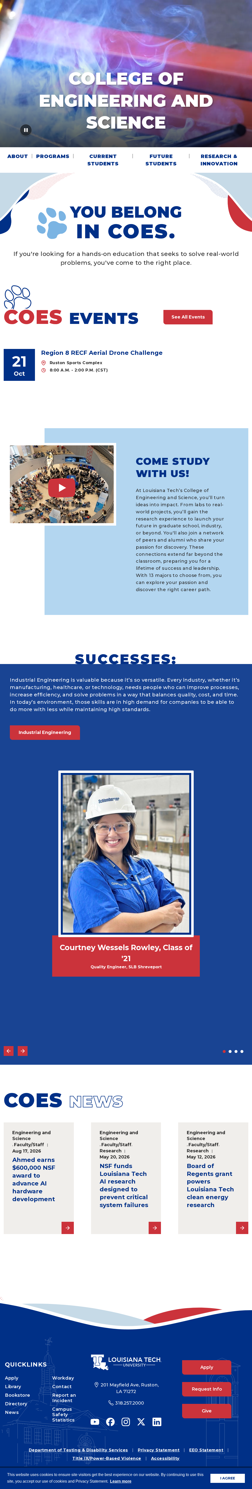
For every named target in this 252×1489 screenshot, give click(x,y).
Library (13, 1386)
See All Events (188, 317)
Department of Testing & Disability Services (78, 1450)
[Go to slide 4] (241, 1051)
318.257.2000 (129, 1403)
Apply (11, 1378)
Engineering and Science (31, 1135)
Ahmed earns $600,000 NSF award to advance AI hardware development (33, 1179)
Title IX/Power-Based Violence (106, 1458)
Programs (52, 156)
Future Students (161, 160)
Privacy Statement (158, 1450)
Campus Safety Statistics (63, 1415)
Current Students (103, 160)
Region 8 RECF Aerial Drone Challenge (102, 352)
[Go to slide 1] (224, 1051)
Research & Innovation (219, 160)
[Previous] (9, 1051)
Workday (63, 1378)
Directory (16, 1404)
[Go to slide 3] (236, 1051)
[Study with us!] (61, 484)
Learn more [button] (120, 1481)
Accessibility (165, 1458)
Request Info (207, 1389)
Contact (62, 1386)
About (17, 156)
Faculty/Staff (29, 1144)
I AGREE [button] (227, 1478)
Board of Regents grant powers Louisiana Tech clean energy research (210, 1185)
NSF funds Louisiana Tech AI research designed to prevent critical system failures (124, 1185)
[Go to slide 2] (230, 1051)
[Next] (23, 1051)
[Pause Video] (26, 131)
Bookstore (17, 1395)
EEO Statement (206, 1450)
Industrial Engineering (45, 732)
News (12, 1412)
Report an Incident (64, 1398)
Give (207, 1411)
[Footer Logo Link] (126, 1362)
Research (111, 1150)
